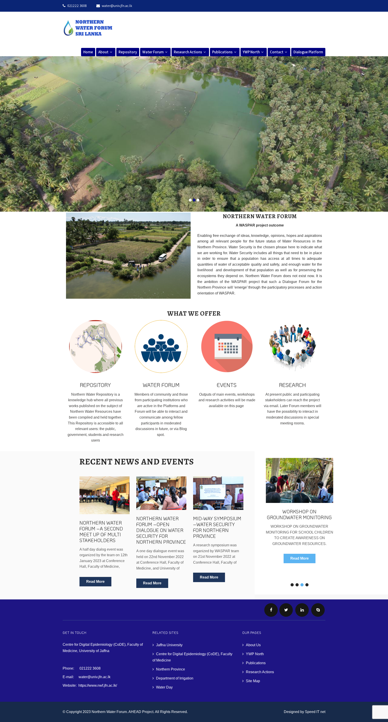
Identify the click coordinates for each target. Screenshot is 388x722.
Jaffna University (169, 645)
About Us (253, 645)
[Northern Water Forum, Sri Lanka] (88, 38)
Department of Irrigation (174, 678)
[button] (292, 584)
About (103, 51)
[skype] (318, 610)
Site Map (253, 681)
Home (88, 51)
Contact (276, 51)
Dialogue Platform (308, 51)
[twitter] (286, 610)
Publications (222, 51)
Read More (95, 581)
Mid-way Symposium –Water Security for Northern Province (217, 527)
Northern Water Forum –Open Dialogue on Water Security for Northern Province (161, 530)
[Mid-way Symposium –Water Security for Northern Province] (218, 493)
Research (292, 384)
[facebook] (271, 610)
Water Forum (153, 51)
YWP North (251, 51)
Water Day (164, 687)
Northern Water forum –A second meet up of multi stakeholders (101, 531)
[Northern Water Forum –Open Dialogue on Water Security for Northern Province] (161, 493)
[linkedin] (302, 610)
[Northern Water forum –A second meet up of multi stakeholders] (104, 495)
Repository (128, 51)
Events (227, 384)
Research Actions (188, 51)
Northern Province (170, 669)
